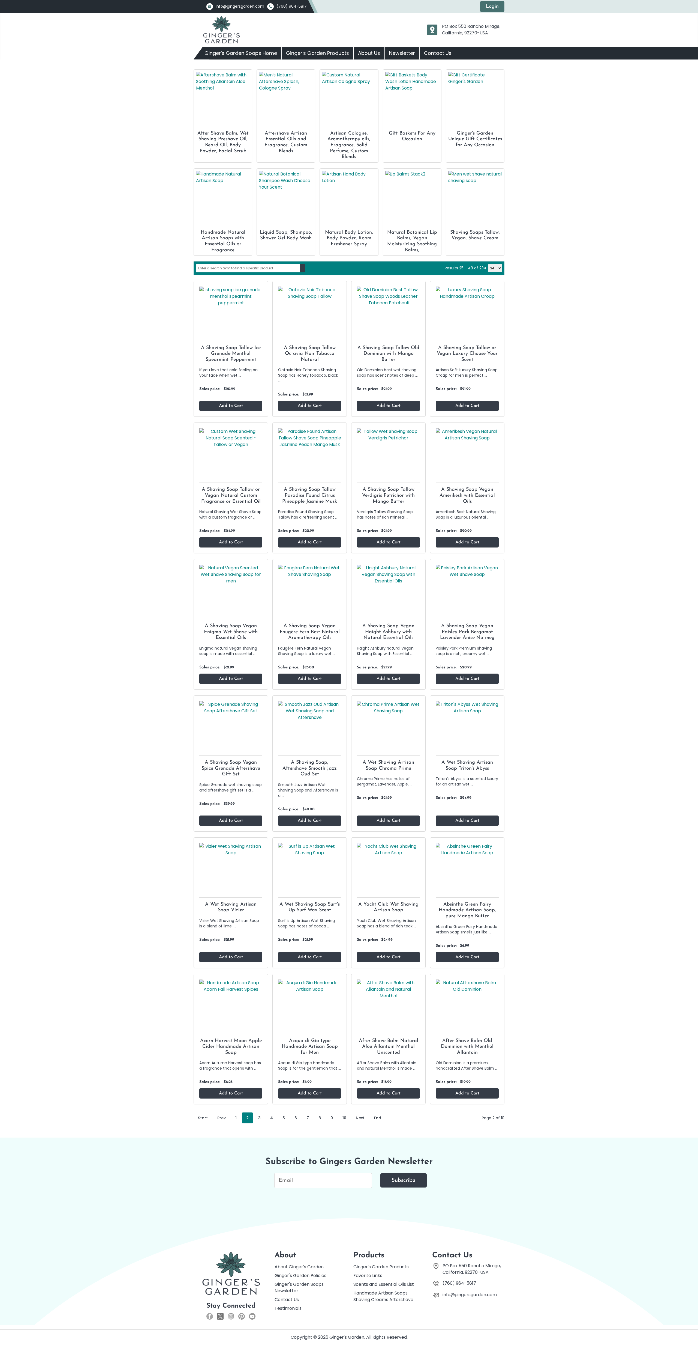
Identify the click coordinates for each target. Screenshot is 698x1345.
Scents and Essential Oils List (383, 1284)
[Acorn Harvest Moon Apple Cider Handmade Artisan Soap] (230, 986)
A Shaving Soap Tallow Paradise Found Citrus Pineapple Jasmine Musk (309, 495)
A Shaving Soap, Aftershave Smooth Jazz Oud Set (309, 768)
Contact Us (438, 53)
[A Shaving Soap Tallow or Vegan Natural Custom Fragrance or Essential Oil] (230, 438)
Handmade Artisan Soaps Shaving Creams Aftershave (383, 1296)
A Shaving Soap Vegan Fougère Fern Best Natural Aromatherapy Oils (310, 632)
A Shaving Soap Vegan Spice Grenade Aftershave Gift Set (230, 768)
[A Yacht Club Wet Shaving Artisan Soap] (388, 849)
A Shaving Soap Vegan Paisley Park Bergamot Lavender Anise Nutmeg (467, 632)
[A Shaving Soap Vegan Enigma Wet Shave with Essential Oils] (230, 574)
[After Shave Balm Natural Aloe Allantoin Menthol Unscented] (388, 989)
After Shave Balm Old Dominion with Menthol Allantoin (467, 1046)
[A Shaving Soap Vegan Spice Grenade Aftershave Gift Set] (230, 707)
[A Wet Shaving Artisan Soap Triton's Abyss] (467, 707)
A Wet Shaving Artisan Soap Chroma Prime (388, 765)
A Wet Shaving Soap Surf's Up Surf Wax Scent (309, 907)
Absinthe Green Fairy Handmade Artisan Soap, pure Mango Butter (467, 910)
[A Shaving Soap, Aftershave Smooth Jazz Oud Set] (309, 710)
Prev (221, 1118)
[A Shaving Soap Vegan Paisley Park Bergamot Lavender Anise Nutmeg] (467, 571)
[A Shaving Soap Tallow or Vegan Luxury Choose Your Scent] (467, 293)
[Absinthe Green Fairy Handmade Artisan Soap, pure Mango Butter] (467, 849)
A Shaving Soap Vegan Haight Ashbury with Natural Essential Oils (388, 632)
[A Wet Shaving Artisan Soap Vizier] (230, 849)
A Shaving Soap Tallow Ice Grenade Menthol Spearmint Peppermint (231, 354)
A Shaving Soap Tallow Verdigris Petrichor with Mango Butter (388, 495)
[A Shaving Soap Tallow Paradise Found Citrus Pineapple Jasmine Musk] (309, 438)
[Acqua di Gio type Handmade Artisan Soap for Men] (309, 986)
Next (360, 1118)
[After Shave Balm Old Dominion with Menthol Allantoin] (467, 986)
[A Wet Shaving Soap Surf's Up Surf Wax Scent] (309, 849)
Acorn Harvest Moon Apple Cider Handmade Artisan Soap (231, 1046)
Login (492, 6)
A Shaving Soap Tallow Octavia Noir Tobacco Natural (310, 354)
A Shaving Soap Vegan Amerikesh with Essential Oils (467, 495)
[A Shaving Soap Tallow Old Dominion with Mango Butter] (388, 296)
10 (344, 1118)
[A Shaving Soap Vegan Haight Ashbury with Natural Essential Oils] (388, 574)
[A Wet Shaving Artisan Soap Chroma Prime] (388, 707)
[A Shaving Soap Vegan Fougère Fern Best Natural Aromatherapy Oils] (309, 571)
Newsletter (402, 53)
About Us (369, 53)
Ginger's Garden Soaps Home (240, 53)
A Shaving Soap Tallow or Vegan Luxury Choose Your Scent (467, 354)
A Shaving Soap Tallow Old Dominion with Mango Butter (388, 354)
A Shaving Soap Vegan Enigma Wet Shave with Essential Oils (231, 632)
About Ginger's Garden (299, 1267)
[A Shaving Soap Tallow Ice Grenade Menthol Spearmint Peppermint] (230, 296)
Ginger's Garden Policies (300, 1275)
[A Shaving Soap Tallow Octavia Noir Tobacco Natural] (309, 293)
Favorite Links (367, 1275)
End (377, 1118)
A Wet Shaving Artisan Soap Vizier (231, 907)
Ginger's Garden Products (317, 53)
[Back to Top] (691, 1331)
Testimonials (288, 1308)
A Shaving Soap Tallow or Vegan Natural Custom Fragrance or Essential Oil (231, 495)
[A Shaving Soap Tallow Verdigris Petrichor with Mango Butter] (388, 435)
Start (203, 1118)
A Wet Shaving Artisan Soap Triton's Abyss (467, 765)
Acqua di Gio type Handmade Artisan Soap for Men (310, 1046)
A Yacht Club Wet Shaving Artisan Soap (388, 907)
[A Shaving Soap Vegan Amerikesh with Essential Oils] (467, 435)
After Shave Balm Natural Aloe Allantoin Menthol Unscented (388, 1046)
